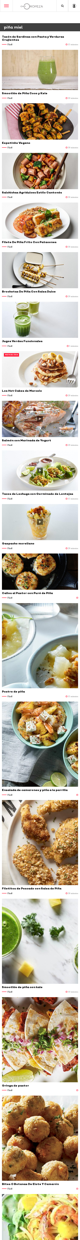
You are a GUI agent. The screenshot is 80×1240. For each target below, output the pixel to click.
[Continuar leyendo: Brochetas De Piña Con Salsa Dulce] (40, 270)
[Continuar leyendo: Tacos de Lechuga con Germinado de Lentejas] (40, 470)
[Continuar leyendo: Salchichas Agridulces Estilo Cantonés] (40, 171)
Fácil (10, 44)
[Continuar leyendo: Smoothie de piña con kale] (40, 941)
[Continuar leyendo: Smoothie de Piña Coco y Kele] (40, 70)
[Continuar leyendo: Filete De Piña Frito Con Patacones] (40, 221)
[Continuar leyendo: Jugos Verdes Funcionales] (40, 320)
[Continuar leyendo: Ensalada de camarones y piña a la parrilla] (40, 744)
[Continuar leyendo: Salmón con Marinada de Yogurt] (40, 419)
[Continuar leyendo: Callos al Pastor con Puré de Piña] (40, 571)
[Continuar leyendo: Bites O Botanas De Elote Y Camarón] (40, 1138)
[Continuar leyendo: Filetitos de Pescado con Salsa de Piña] (40, 842)
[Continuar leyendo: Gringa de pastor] (40, 1039)
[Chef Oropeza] (32, 6)
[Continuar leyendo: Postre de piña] (40, 645)
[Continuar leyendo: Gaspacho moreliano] (40, 522)
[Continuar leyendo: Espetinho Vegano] (40, 121)
